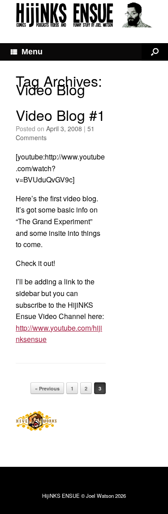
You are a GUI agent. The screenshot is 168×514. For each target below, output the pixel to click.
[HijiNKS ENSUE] (84, 14)
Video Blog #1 (60, 114)
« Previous (47, 388)
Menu (32, 51)
